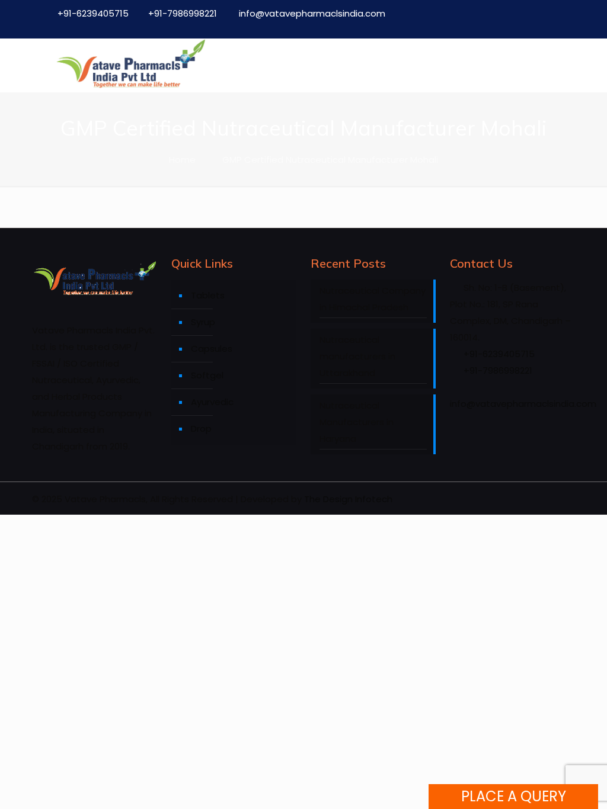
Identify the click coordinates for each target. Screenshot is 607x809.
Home (182, 159)
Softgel (207, 375)
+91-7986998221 (182, 13)
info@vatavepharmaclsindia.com (311, 13)
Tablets (208, 295)
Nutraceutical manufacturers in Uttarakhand (357, 356)
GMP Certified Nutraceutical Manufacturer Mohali (330, 159)
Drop (201, 428)
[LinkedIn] (552, 25)
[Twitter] (501, 25)
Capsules (211, 348)
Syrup (203, 322)
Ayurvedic (212, 402)
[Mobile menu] (556, 65)
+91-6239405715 (93, 13)
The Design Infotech (348, 499)
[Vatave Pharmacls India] (130, 65)
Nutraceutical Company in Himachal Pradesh (373, 298)
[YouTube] (526, 25)
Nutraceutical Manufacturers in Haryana (357, 422)
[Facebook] (475, 25)
